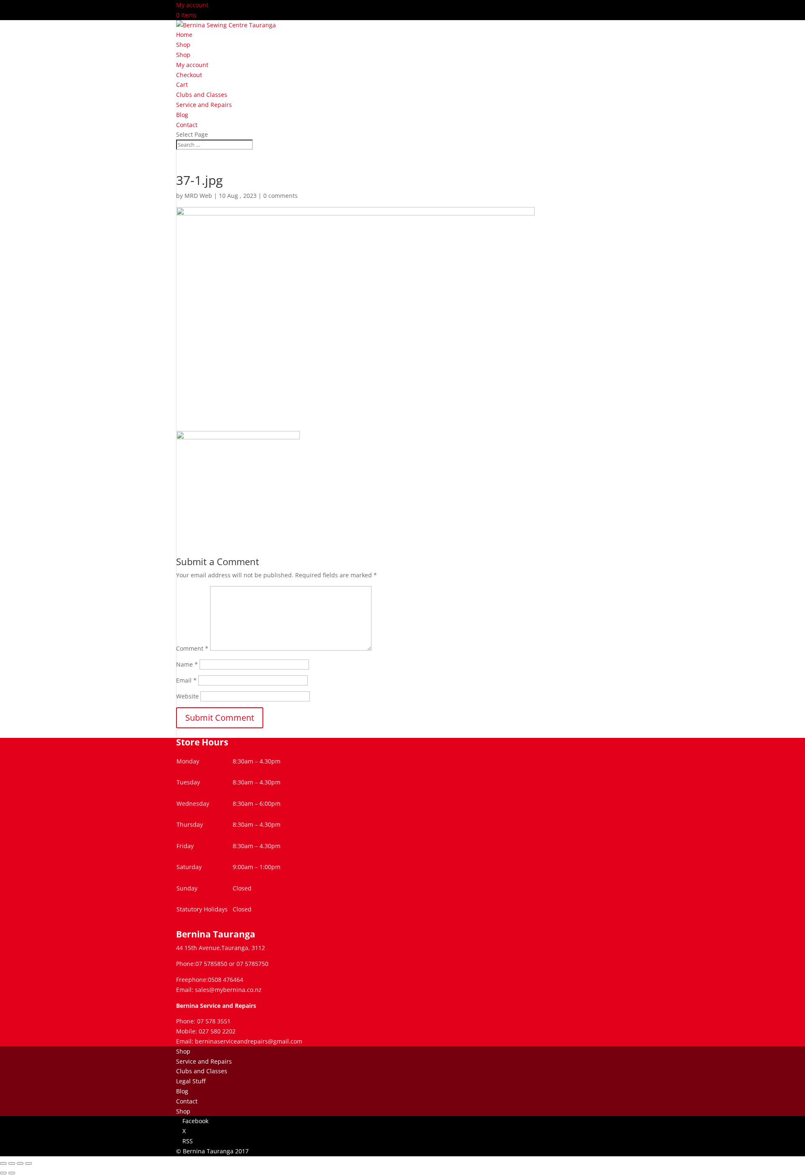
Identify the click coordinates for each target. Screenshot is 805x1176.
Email (186, 680)
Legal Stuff (190, 1081)
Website (187, 696)
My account (192, 5)
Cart (182, 84)
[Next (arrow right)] (11, 1173)
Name (187, 664)
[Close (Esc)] (28, 1163)
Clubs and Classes (201, 95)
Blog (182, 115)
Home (184, 35)
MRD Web (198, 196)
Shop (183, 45)
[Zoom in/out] (3, 1163)
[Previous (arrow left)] (3, 1173)
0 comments (280, 196)
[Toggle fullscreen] (11, 1163)
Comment (192, 648)
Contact (186, 125)
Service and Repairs (204, 105)
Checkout (189, 75)
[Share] (20, 1163)
